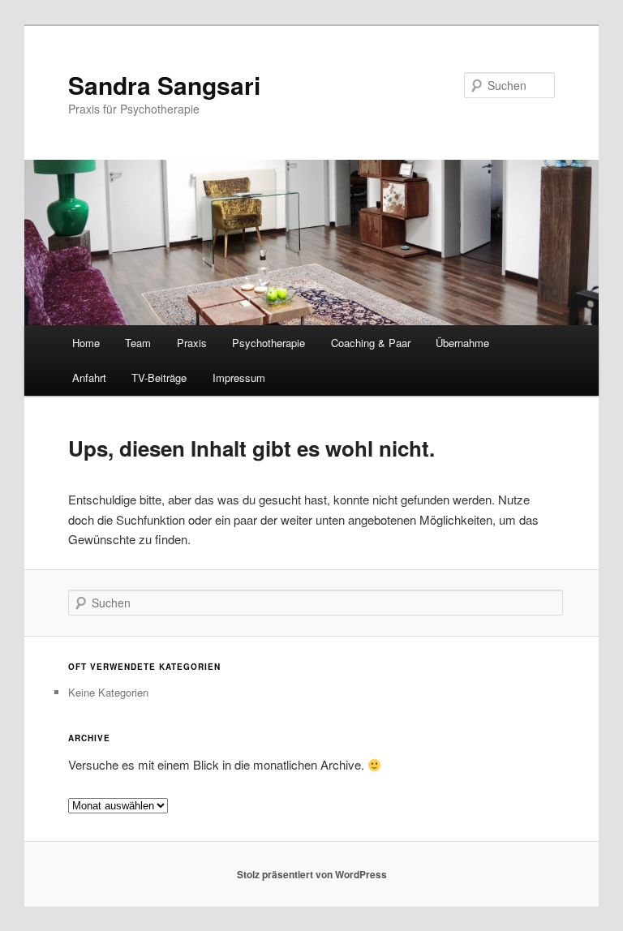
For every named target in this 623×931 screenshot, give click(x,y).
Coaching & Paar (370, 342)
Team (138, 342)
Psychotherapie (268, 342)
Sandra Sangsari (164, 84)
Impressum (239, 377)
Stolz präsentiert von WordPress (312, 874)
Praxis (192, 342)
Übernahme (462, 342)
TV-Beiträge (159, 377)
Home (86, 342)
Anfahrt (89, 377)
